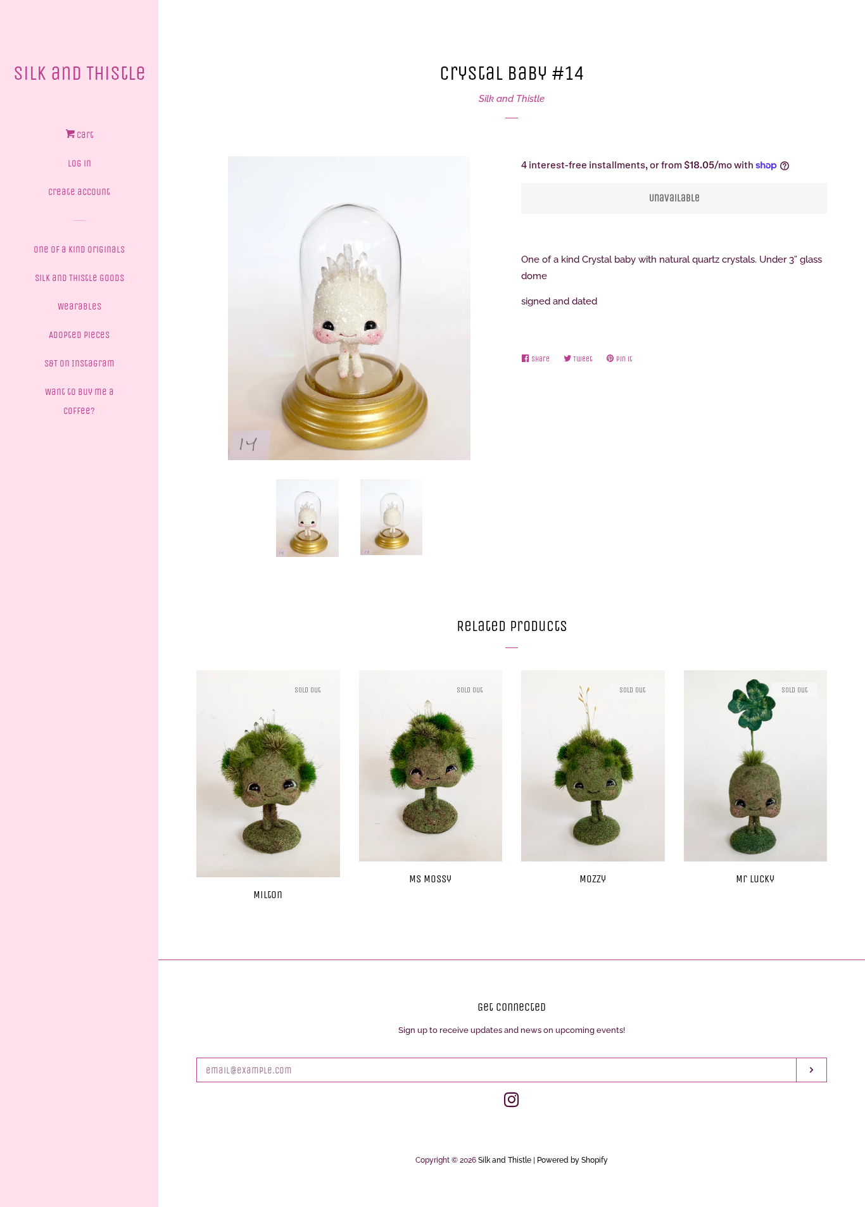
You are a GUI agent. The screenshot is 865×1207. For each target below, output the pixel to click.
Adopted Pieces (79, 335)
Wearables (79, 306)
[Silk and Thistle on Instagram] (511, 1102)
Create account (79, 191)
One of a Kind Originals (79, 249)
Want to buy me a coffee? (79, 401)
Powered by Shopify (572, 1160)
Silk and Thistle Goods (79, 278)
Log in (79, 163)
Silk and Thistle (79, 73)
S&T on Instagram (79, 363)
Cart (84, 135)
